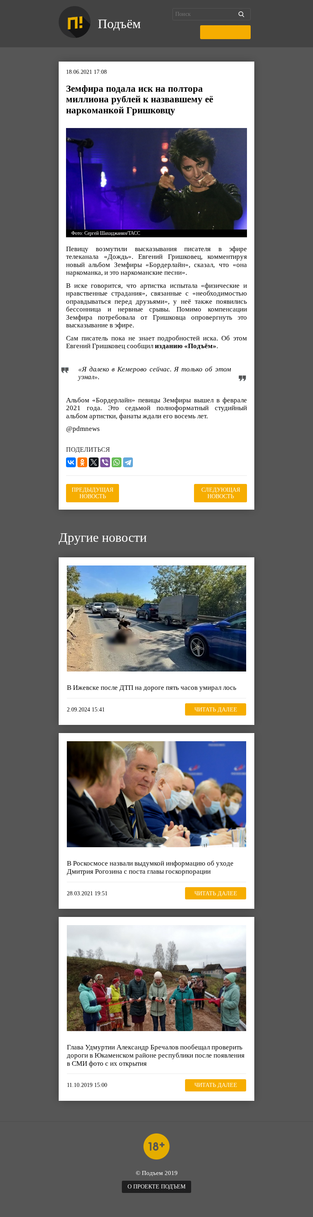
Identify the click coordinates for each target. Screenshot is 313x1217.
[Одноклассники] (82, 462)
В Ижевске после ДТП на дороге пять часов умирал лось (151, 687)
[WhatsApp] (116, 462)
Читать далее (215, 710)
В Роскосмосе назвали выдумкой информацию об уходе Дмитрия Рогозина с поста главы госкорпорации (150, 867)
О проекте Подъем (156, 1187)
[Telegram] (128, 462)
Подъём (119, 23)
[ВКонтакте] (71, 462)
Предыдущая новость (92, 493)
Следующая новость (220, 493)
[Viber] (105, 462)
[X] (94, 462)
